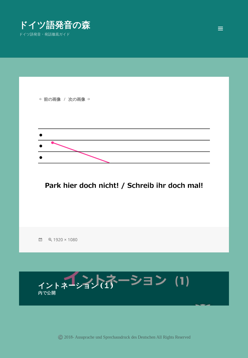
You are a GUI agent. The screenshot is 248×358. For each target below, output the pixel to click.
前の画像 (52, 99)
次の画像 (76, 99)
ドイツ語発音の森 (54, 24)
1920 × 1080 (65, 239)
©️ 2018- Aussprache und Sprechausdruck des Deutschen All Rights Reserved (124, 337)
